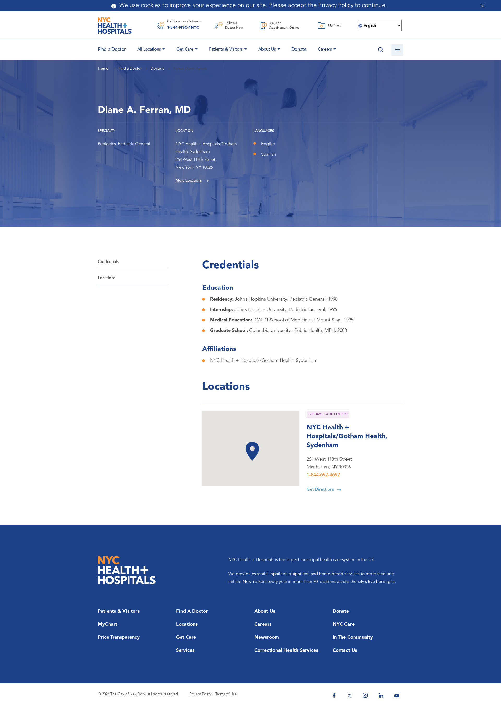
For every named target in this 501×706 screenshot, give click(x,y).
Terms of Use (226, 694)
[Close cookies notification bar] (482, 6)
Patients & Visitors (226, 49)
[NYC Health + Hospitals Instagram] (365, 695)
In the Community (353, 637)
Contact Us (345, 650)
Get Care (184, 49)
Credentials (108, 262)
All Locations (149, 49)
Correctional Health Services (286, 650)
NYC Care (344, 624)
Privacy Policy (200, 694)
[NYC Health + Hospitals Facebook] (334, 695)
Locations (106, 278)
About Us (267, 49)
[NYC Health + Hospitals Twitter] (349, 695)
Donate (299, 49)
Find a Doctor (192, 611)
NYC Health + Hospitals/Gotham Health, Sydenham (347, 436)
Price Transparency (119, 637)
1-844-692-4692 (323, 475)
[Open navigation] (397, 50)
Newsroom (266, 637)
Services (185, 650)
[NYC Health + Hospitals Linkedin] (380, 695)
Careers (325, 49)
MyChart (107, 624)
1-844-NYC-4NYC (183, 28)
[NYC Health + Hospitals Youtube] (396, 695)
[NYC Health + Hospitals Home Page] (115, 25)
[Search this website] (380, 50)
